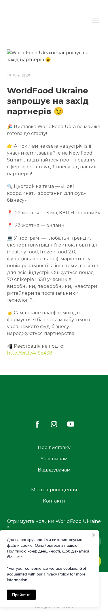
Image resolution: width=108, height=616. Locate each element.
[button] (37, 424)
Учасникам (54, 458)
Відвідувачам (54, 470)
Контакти (54, 501)
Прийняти (21, 594)
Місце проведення (54, 489)
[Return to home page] (22, 20)
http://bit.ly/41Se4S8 (29, 353)
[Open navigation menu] (95, 20)
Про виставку (54, 447)
